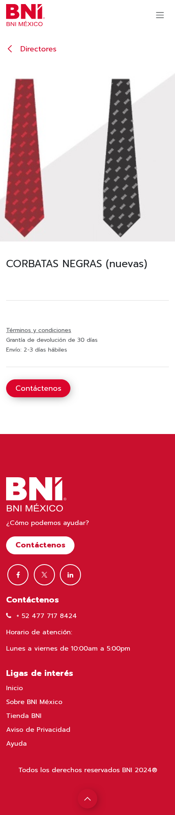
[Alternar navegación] (160, 15)
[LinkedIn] (70, 574)
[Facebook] (17, 574)
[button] (87, 798)
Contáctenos (38, 388)
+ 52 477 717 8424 (46, 616)
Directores (37, 49)
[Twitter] (44, 574)
